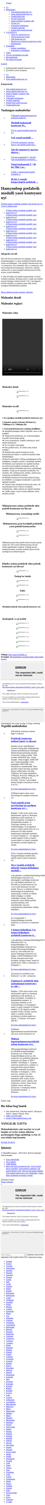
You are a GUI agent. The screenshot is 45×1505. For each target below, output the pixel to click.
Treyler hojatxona (18, 19)
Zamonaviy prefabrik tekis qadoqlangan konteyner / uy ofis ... (24, 983)
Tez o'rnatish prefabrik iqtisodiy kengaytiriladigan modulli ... (25, 868)
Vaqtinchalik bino (18, 16)
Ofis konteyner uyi (18, 39)
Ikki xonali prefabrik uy (17, 655)
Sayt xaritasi (11, 1162)
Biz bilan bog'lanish (14, 59)
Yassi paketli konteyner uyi (21, 14)
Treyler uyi (15, 23)
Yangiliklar (10, 46)
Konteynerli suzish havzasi (21, 30)
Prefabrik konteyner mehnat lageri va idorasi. (23, 739)
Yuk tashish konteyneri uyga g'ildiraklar (21, 1173)
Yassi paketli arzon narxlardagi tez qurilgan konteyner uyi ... (23, 805)
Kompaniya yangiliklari (20, 50)
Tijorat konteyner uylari (20, 37)
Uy (7, 7)
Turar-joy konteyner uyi (20, 35)
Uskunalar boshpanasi (19, 25)
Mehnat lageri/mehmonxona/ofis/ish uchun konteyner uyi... (25, 1041)
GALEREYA (11, 32)
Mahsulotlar (10, 10)
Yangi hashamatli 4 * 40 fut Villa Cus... (23, 165)
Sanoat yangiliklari (18, 48)
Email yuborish (7, 1182)
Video (8, 53)
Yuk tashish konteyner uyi (21, 12)
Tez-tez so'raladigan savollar (17, 55)
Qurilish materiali (18, 28)
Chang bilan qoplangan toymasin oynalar (24, 1174)
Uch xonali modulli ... (22, 137)
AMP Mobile (11, 1164)
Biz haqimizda (11, 57)
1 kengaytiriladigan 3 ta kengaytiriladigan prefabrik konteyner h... (23, 932)
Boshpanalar (16, 44)
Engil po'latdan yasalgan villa (22, 21)
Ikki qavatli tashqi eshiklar (32, 1171)
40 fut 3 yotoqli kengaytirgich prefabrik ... (24, 180)
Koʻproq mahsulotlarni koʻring (23, 789)
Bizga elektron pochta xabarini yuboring (17, 292)
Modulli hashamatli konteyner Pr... (21, 124)
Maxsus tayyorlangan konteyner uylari (26, 41)
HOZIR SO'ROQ (8, 1142)
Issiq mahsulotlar (12, 1159)
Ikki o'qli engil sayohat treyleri (18, 1166)
